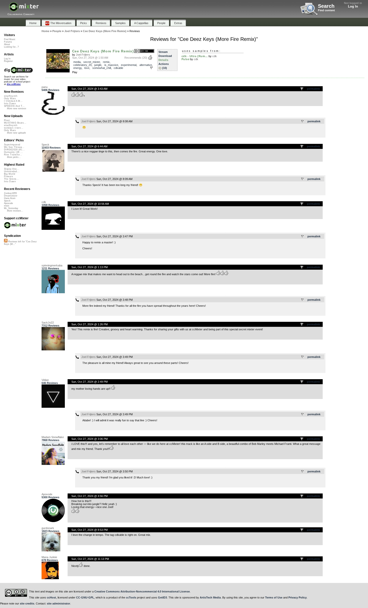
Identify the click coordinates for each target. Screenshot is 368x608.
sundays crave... (13, 128)
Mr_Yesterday (11, 208)
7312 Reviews (50, 325)
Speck (45, 144)
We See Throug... (14, 147)
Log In (353, 6)
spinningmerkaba (52, 265)
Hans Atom (10, 198)
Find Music (10, 39)
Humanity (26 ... (13, 152)
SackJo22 (48, 322)
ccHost (51, 597)
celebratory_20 (82, 64)
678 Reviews (50, 560)
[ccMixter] (24, 9)
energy (77, 67)
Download (165, 55)
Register (8, 61)
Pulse (185, 59)
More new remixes (16, 108)
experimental (128, 64)
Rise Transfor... (13, 154)
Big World (9, 174)
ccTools (131, 597)
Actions (163, 63)
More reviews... (15, 211)
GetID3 (162, 597)
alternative (145, 64)
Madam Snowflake (53, 437)
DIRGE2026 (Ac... (14, 149)
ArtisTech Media (210, 597)
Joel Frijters (83, 54)
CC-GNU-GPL (85, 597)
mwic (7, 206)
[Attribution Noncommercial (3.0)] (144, 51)
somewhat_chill (101, 67)
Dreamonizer (10, 195)
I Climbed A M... (13, 101)
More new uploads (16, 133)
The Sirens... (11, 179)
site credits (27, 603)
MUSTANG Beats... (15, 123)
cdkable (118, 67)
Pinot (7, 120)
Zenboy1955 (10, 193)
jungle (97, 64)
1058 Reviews (50, 205)
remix (106, 61)
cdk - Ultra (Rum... (194, 56)
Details (163, 59)
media (77, 61)
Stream (163, 51)
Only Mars (10, 98)
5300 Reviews (50, 497)
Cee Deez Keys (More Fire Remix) (103, 51)
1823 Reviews (50, 531)
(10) (164, 67)
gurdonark (48, 528)
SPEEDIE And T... (14, 106)
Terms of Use (273, 597)
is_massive (111, 64)
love (86, 67)
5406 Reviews (50, 89)
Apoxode (47, 494)
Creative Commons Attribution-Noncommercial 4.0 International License (142, 591)
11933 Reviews (51, 147)
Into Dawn (10, 103)
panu (45, 86)
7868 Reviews (50, 440)
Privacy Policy (297, 597)
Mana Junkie (49, 557)
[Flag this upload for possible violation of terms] (151, 67)
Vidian (45, 379)
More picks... (14, 157)
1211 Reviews (50, 268)
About (7, 44)
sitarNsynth (10, 96)
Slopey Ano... (11, 169)
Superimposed (12, 144)
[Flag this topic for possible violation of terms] (302, 89)
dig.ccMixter (14, 84)
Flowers (8, 176)
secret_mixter (91, 61)
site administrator (58, 603)
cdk (214, 56)
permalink (313, 88)
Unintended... (12, 171)
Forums (8, 42)
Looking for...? (11, 47)
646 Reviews (50, 382)
